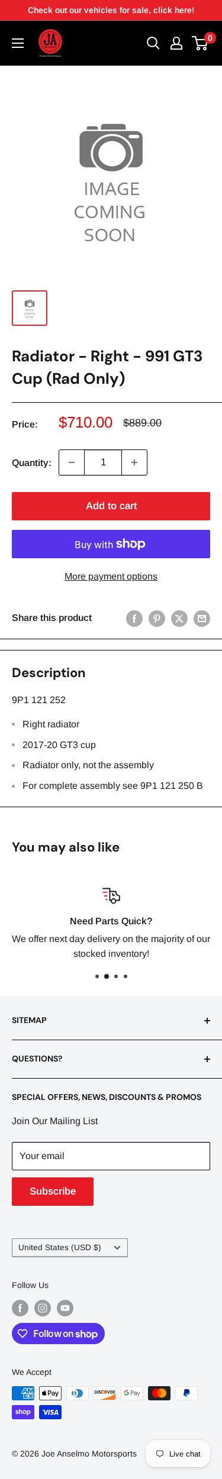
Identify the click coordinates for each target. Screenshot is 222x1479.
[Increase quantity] (134, 462)
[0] (200, 43)
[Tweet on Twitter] (179, 618)
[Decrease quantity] (71, 462)
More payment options (111, 576)
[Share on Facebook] (134, 618)
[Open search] (153, 43)
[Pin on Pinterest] (157, 618)
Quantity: (32, 463)
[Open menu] (18, 43)
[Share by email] (202, 618)
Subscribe (53, 1191)
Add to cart (111, 506)
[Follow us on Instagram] (42, 1307)
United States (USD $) (59, 1247)
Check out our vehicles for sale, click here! (111, 10)
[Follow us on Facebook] (20, 1307)
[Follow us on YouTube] (65, 1307)
